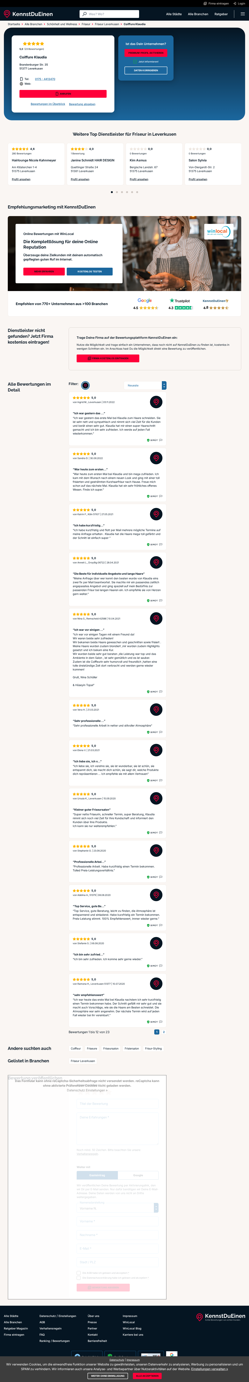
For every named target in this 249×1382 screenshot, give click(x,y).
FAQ (42, 1334)
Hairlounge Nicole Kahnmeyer (34, 160)
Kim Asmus (138, 160)
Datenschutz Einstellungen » (87, 1090)
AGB (42, 1322)
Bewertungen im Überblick (48, 104)
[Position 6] (137, 192)
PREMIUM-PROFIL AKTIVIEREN (145, 52)
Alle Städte (174, 14)
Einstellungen (67, 1316)
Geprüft (154, 440)
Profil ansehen (32, 179)
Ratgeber (221, 14)
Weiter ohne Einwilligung (107, 1375)
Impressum (130, 1316)
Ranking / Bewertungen (54, 1340)
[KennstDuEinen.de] (28, 14)
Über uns (93, 1316)
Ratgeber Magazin (16, 1328)
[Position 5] (132, 192)
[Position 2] (117, 192)
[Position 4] (127, 192)
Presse (92, 1322)
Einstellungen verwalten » (209, 1369)
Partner (92, 1328)
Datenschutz (47, 1316)
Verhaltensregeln (50, 1328)
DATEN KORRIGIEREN (146, 70)
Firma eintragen (14, 1334)
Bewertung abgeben (82, 104)
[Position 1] (112, 192)
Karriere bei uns (133, 1334)
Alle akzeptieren (147, 1375)
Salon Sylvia (198, 160)
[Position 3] (122, 192)
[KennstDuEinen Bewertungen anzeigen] (85, 385)
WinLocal (129, 1322)
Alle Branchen (198, 14)
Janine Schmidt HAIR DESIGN (92, 160)
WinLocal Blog (132, 1328)
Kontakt (93, 1334)
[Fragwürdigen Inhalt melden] (160, 440)
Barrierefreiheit (97, 1340)
